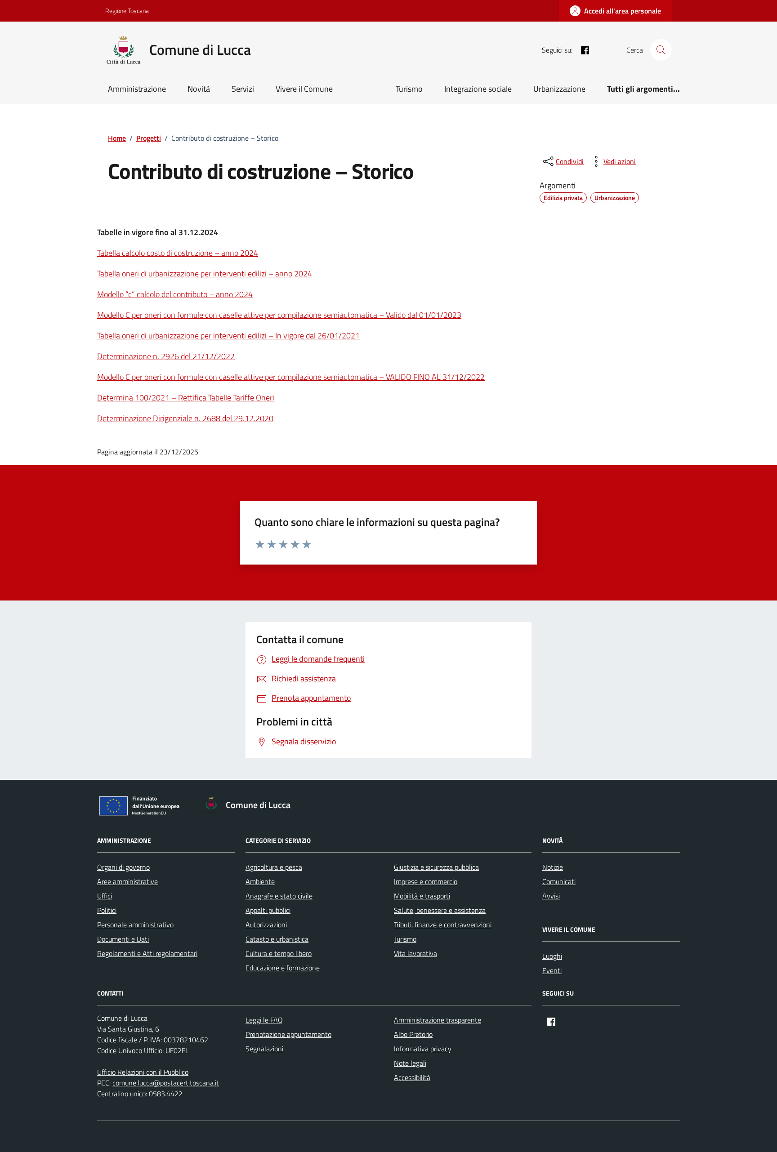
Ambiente (260, 881)
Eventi (552, 970)
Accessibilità (412, 1077)
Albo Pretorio (413, 1034)
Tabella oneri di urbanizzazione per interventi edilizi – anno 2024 (204, 273)
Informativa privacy (422, 1048)
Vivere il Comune (304, 89)
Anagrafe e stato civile (279, 895)
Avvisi (551, 895)
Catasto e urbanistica (277, 939)
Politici (106, 910)
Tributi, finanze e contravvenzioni (442, 924)
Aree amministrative (127, 881)
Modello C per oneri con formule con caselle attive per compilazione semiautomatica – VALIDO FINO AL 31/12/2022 (291, 377)
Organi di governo (123, 867)
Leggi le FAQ (264, 1019)
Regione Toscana (127, 10)
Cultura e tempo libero (279, 953)
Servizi (243, 89)
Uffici (104, 895)
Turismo (409, 89)
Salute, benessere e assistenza (440, 910)
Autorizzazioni (266, 924)
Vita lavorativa (415, 953)
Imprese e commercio (425, 881)
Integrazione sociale (478, 89)
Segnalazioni (264, 1048)
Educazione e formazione (283, 967)
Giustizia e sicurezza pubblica (436, 867)
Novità (199, 89)
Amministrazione (137, 89)
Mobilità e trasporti (422, 895)
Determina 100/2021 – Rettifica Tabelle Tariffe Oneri (185, 397)
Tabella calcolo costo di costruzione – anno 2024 (177, 253)
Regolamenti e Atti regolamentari (147, 953)
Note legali (410, 1063)
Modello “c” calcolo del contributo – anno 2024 (175, 294)
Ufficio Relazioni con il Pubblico (142, 1072)
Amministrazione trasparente (437, 1019)
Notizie (552, 867)
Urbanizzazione (559, 89)
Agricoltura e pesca (274, 867)
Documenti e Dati (123, 939)
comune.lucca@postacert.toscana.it (165, 1082)
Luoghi (552, 956)
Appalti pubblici (268, 910)
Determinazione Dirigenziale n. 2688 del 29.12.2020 (185, 418)
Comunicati (559, 881)
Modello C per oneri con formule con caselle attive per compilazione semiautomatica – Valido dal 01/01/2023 (279, 315)
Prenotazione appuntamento (288, 1034)
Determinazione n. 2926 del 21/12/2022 (166, 356)
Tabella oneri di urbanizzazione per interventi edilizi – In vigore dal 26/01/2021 (228, 335)
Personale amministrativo (135, 924)
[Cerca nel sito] (661, 50)
